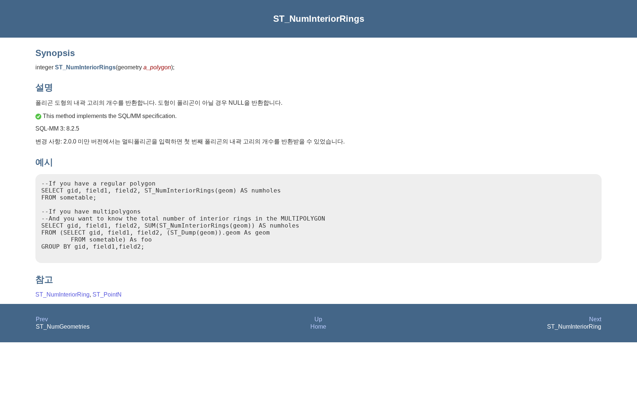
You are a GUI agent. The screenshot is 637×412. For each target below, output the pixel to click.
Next (595, 319)
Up (318, 319)
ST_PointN (107, 294)
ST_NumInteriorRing (62, 294)
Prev (42, 319)
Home (318, 326)
